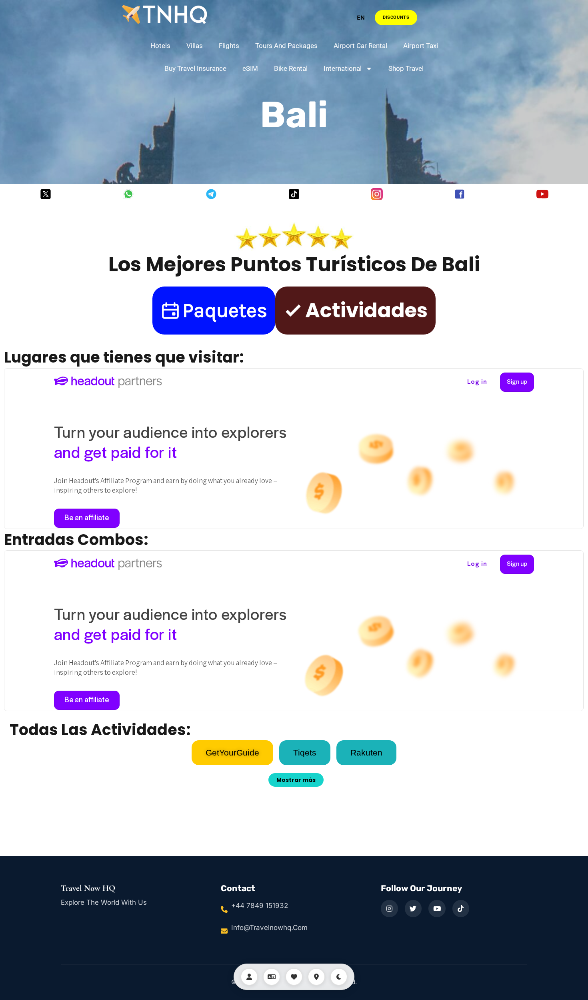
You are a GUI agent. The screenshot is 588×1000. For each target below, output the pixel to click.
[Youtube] (542, 194)
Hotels (160, 46)
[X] (46, 194)
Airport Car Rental (360, 46)
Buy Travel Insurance (195, 68)
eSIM (250, 68)
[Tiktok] (294, 194)
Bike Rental (291, 68)
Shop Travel (406, 68)
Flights (229, 46)
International (343, 68)
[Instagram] (377, 194)
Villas (194, 46)
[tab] (232, 752)
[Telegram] (211, 194)
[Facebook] (460, 194)
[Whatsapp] (128, 194)
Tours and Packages (286, 46)
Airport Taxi (420, 46)
